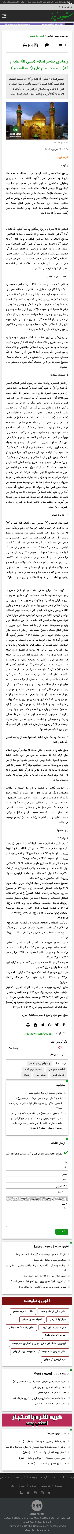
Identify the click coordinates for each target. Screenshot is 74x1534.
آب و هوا (20, 1478)
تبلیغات (58, 1486)
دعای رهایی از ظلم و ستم (53, 1311)
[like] (37, 1048)
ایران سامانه (29, 1530)
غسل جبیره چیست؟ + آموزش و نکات (42, 1458)
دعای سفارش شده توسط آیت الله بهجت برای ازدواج (39, 1351)
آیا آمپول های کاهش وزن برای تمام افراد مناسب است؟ (38, 1281)
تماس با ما (56, 1478)
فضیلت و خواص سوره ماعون (51, 1393)
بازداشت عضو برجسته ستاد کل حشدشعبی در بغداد (40, 1254)
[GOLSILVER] (37, 1420)
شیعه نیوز (41, 1075)
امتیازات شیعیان (36, 36)
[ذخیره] (36, 45)
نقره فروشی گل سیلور (55, 1359)
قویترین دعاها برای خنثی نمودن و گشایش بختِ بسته (39, 1343)
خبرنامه (21, 1486)
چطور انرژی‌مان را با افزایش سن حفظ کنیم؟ (44, 1276)
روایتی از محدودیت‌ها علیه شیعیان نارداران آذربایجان (35, 1447)
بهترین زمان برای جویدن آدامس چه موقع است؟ (41, 1287)
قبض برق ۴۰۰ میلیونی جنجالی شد (48, 1404)
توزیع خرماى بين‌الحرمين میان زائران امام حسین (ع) (39, 1382)
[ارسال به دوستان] (30, 45)
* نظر (64, 1204)
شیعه (26, 1075)
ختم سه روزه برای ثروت (54, 1327)
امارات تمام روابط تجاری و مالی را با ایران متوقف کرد (39, 1398)
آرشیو (44, 1478)
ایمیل (64, 1174)
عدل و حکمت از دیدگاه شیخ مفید (45, 1093)
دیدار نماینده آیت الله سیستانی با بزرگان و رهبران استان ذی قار (36, 1268)
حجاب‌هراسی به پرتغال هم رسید (50, 1260)
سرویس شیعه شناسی (57, 36)
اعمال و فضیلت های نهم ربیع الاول (49, 1387)
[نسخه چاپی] (25, 45)
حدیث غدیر (58, 1075)
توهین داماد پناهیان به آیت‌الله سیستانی (41, 1441)
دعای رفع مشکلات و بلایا (21, 1327)
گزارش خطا (57, 1042)
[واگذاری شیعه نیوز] (37, 24)
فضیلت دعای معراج (32, 1319)
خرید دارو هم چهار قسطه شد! (47, 1464)
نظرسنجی (46, 1486)
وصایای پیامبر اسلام (39, 1063)
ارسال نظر (55, 1055)
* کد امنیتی (61, 1186)
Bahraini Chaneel (55, 1335)
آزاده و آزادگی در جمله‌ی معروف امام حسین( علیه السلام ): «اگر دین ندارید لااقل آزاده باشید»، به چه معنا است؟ (35, 1103)
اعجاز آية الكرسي (58, 1319)
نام (66, 1162)
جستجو (33, 1486)
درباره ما (70, 1478)
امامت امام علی (56, 1069)
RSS (11, 1486)
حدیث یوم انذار (33, 1069)
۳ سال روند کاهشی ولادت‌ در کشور (44, 1453)
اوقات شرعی (6, 1478)
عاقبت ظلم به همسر (23, 1311)
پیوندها (33, 1478)
